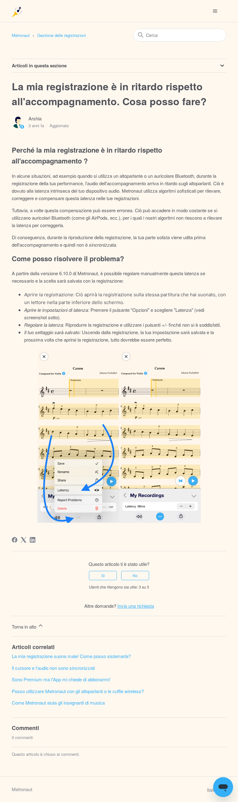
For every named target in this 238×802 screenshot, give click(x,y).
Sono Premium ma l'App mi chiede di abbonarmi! (61, 679)
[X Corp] (23, 540)
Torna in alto (24, 626)
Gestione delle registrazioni (61, 35)
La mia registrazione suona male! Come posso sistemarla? (71, 656)
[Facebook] (14, 540)
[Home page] (17, 11)
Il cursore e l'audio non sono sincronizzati (53, 668)
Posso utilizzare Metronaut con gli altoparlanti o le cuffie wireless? (78, 691)
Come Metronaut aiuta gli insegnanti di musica (58, 702)
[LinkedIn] (32, 540)
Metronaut (21, 35)
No (135, 575)
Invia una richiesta (135, 606)
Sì (103, 575)
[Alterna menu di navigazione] (215, 11)
